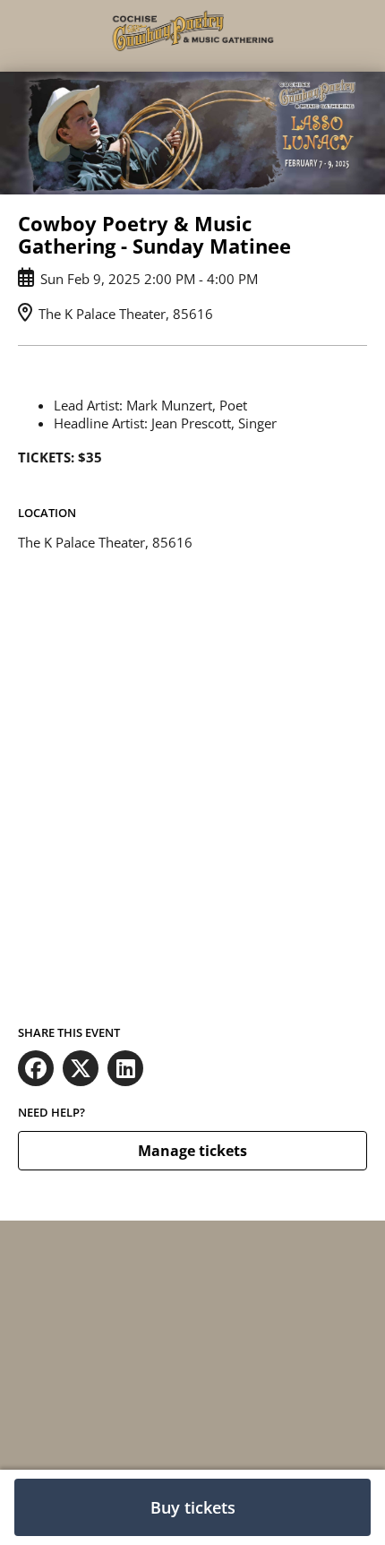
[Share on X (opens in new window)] (80, 1068)
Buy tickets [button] (192, 1507)
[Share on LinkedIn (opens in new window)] (125, 1068)
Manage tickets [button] (192, 1151)
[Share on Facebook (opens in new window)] (36, 1068)
